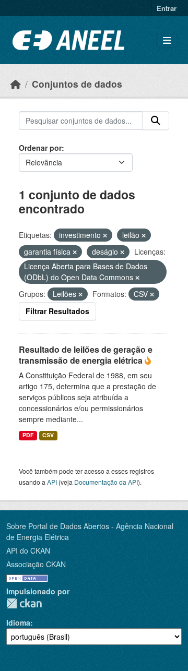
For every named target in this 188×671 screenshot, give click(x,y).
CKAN (24, 603)
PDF (27, 435)
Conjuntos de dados (77, 83)
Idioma (18, 622)
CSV (48, 435)
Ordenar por (40, 147)
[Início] (15, 83)
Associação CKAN (36, 564)
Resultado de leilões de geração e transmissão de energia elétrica (85, 354)
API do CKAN (28, 550)
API (52, 481)
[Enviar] (155, 120)
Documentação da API (106, 481)
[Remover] (105, 235)
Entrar (167, 8)
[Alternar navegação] (167, 40)
